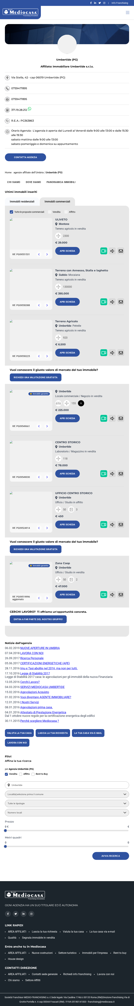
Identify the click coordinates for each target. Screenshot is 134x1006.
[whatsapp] (29, 109)
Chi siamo (14, 980)
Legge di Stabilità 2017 (35, 673)
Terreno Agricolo (66, 321)
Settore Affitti (32, 980)
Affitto (72, 212)
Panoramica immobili (61, 182)
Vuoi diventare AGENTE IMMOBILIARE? (45, 697)
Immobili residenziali (22, 201)
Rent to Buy (42, 774)
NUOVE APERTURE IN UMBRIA (40, 648)
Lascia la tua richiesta (44, 931)
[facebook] (91, 3)
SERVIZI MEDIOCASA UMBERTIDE (42, 687)
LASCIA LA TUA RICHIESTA (53, 733)
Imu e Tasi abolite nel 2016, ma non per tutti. (49, 668)
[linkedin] (95, 3)
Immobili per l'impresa (95, 952)
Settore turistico (67, 952)
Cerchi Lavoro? (30, 682)
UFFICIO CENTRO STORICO (73, 493)
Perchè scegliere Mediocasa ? (39, 721)
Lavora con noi (105, 974)
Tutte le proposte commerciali (29, 212)
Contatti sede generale (45, 974)
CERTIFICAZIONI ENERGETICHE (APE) (45, 663)
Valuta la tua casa (73, 931)
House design (16, 959)
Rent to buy (119, 952)
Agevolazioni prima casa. (36, 707)
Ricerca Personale (32, 658)
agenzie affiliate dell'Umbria (29, 172)
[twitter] (100, 3)
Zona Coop (62, 563)
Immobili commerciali (57, 201)
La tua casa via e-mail (102, 931)
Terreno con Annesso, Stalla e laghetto (81, 270)
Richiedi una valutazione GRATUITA (36, 377)
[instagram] (104, 3)
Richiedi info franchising (77, 974)
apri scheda (67, 251)
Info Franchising (120, 3)
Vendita (56, 212)
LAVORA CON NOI (31, 653)
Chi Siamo (13, 182)
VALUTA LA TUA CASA (19, 733)
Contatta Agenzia (25, 157)
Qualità (12, 937)
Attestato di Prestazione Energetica (43, 712)
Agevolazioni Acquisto (34, 692)
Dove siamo (33, 182)
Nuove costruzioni (42, 952)
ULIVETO (61, 219)
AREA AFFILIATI (17, 931)
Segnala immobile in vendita (38, 937)
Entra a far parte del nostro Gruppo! (38, 619)
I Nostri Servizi (29, 702)
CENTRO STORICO (67, 442)
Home (8, 172)
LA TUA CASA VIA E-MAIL (88, 733)
